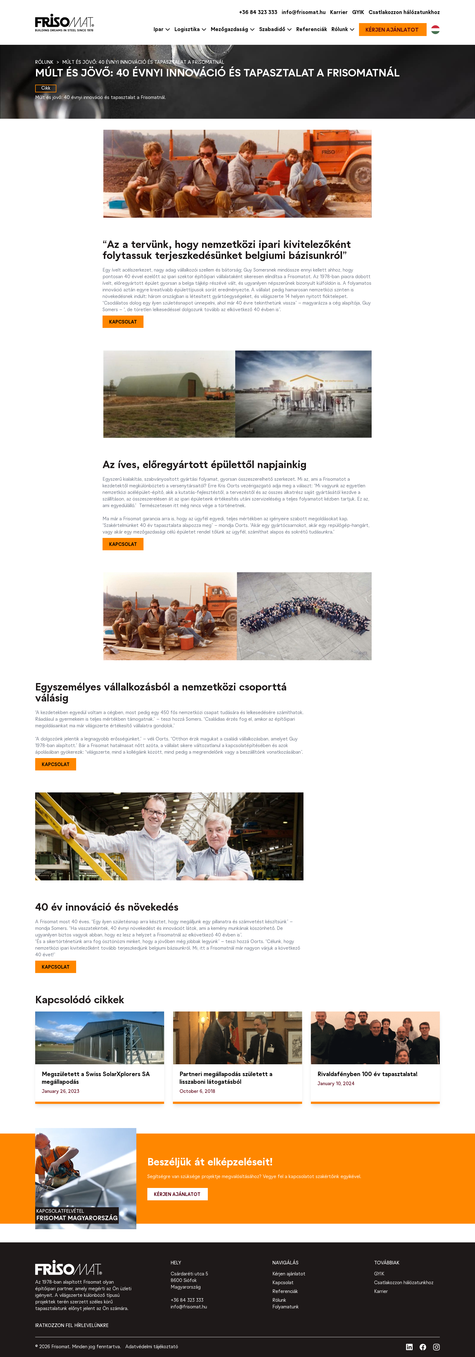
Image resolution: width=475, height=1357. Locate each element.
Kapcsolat (283, 1283)
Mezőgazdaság (229, 29)
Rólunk (340, 29)
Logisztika (187, 29)
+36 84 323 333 (258, 12)
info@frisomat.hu (304, 12)
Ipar (159, 29)
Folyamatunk (285, 1307)
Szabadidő (272, 29)
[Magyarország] (435, 29)
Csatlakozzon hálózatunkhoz (404, 12)
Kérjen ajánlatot (288, 1274)
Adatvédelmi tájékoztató (151, 1347)
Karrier (339, 12)
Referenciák (311, 29)
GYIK (358, 12)
